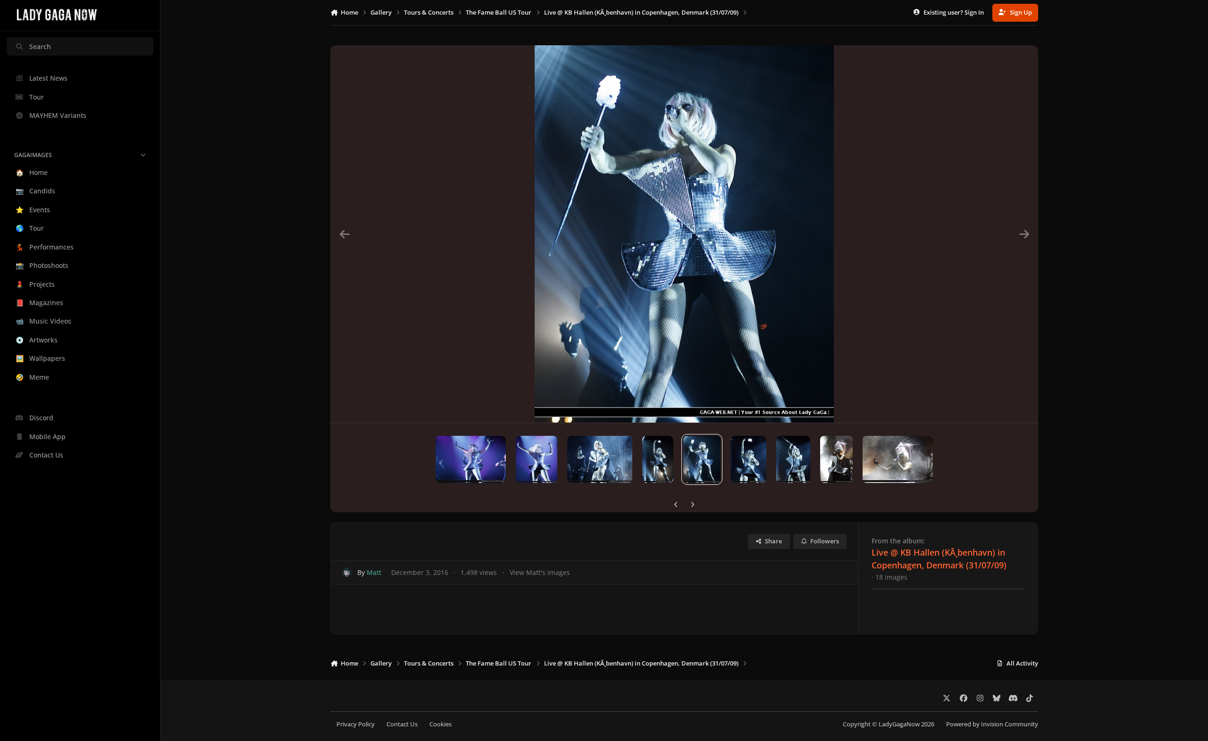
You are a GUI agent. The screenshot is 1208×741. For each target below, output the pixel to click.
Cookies (440, 724)
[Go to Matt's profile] (347, 572)
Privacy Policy (355, 724)
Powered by (992, 724)
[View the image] (471, 459)
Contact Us (402, 724)
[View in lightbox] (684, 234)
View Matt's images (540, 572)
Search (40, 46)
